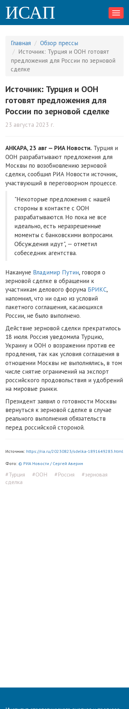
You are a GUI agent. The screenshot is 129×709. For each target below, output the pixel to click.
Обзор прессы (59, 43)
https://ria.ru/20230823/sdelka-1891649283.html (74, 451)
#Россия (64, 474)
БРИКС (97, 289)
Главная (21, 43)
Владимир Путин (56, 272)
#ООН (39, 474)
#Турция (15, 474)
